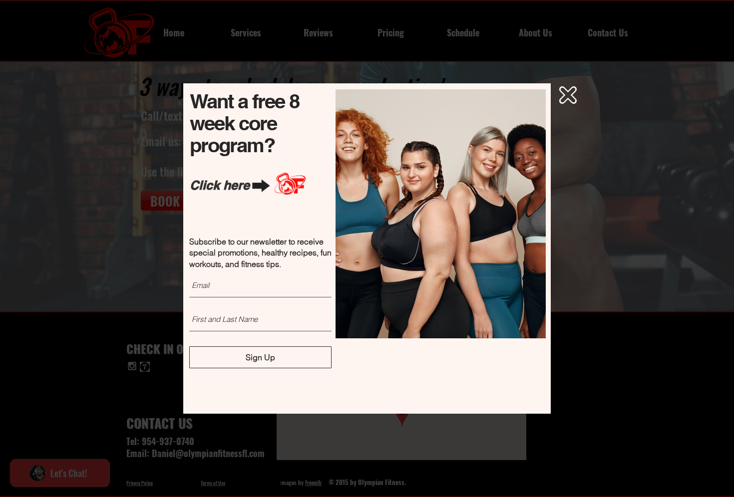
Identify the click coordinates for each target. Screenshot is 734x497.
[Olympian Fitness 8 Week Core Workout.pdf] (290, 185)
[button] (568, 95)
